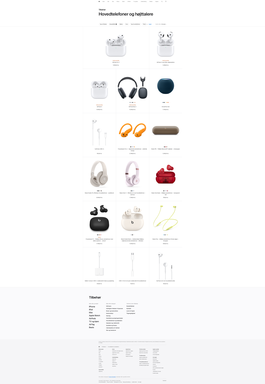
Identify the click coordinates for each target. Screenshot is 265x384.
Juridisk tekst (134, 382)
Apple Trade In (128, 352)
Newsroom (155, 359)
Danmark (164, 380)
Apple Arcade (114, 364)
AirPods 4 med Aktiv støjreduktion (166, 62)
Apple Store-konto (115, 352)
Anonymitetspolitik (102, 382)
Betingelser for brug (118, 382)
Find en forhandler (112, 376)
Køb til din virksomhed (143, 352)
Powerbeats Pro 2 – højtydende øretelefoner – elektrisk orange (132, 149)
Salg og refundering (126, 382)
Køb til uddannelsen (143, 359)
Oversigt (139, 382)
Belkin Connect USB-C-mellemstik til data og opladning (99, 281)
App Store (114, 366)
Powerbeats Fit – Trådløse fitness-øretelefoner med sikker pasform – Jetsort (99, 239)
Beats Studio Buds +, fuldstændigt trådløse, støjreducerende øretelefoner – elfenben (132, 239)
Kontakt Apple (155, 373)
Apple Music (114, 362)
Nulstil (150, 24)
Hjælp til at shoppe (129, 356)
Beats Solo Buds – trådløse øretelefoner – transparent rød (166, 193)
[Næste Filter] (147, 24)
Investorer (155, 366)
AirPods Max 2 (132, 106)
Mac (99, 352)
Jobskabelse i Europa (157, 371)
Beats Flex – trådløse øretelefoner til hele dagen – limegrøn (166, 239)
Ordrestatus (128, 354)
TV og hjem (101, 361)
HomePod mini (166, 106)
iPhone (100, 356)
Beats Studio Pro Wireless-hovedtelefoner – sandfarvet (99, 193)
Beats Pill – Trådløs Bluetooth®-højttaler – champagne (165, 149)
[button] (162, 1)
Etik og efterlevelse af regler (158, 367)
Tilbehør (100, 365)
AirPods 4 (99, 106)
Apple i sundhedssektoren (144, 363)
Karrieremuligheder (156, 362)
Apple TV (114, 360)
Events (154, 369)
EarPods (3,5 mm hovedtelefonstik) (165, 281)
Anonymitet (155, 352)
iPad (99, 354)
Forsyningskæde (156, 354)
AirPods (100, 359)
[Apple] (99, 346)
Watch (100, 358)
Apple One (114, 359)
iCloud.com (114, 354)
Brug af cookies (110, 382)
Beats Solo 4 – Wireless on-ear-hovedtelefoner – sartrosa (132, 193)
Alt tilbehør (104, 346)
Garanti (154, 364)
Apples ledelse (155, 360)
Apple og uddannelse (143, 357)
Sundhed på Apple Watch (144, 365)
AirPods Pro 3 (116, 62)
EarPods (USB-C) (99, 149)
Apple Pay (101, 371)
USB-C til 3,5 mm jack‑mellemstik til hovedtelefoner (132, 281)
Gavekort (100, 366)
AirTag (100, 363)
